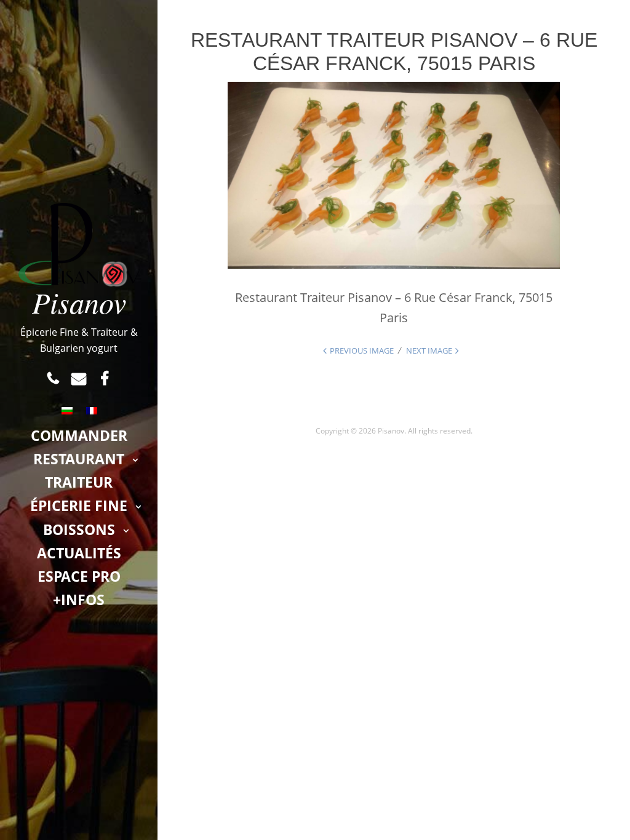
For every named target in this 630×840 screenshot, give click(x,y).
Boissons (79, 529)
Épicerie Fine (78, 505)
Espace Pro (79, 576)
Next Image (429, 350)
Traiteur (79, 482)
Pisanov (79, 302)
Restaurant (78, 459)
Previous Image (362, 350)
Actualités (79, 553)
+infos (79, 599)
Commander (79, 435)
